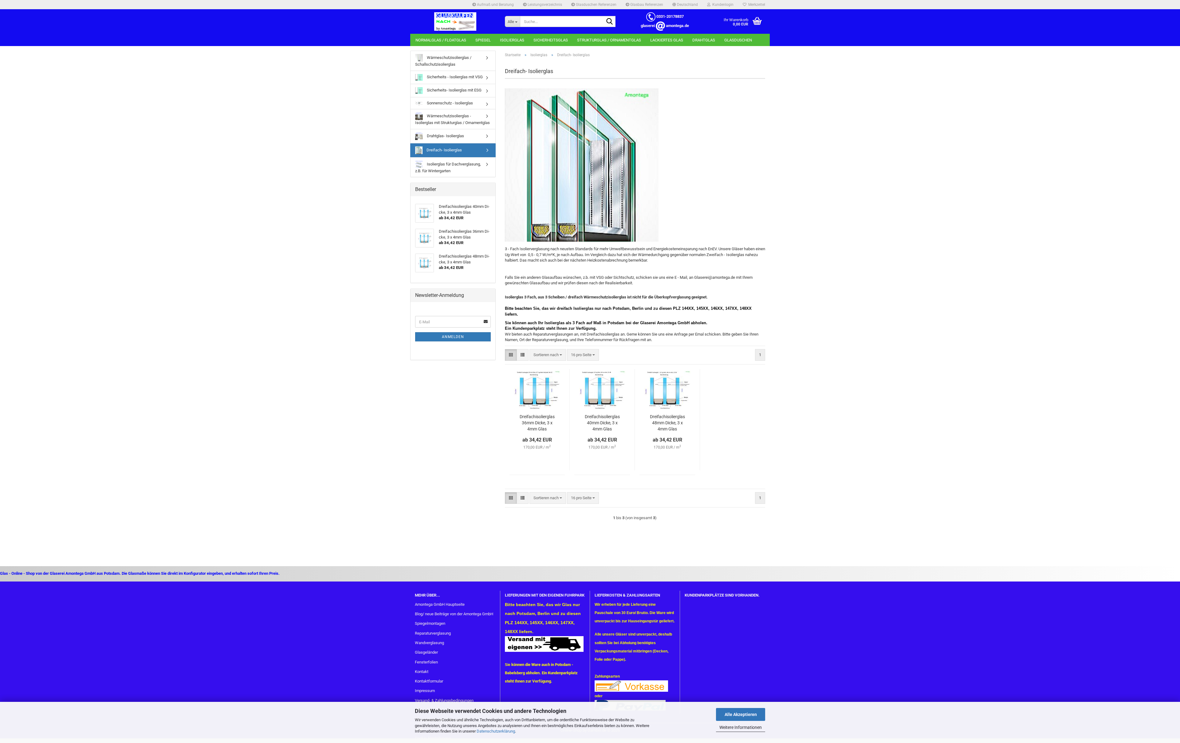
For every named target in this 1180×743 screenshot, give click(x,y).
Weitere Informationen (740, 727)
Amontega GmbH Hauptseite (440, 604)
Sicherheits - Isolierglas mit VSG (454, 77)
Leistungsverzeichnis (544, 4)
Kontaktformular (429, 681)
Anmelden (453, 337)
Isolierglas (512, 40)
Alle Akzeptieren (741, 714)
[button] (685, 4)
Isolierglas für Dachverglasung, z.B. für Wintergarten (448, 167)
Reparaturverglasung (433, 633)
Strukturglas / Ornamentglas (609, 40)
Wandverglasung (429, 642)
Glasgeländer (426, 652)
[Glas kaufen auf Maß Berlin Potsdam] (455, 21)
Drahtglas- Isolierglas (445, 136)
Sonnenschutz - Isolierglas (449, 103)
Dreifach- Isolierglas (444, 150)
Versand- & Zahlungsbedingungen (444, 700)
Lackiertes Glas (666, 40)
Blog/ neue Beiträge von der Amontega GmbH (454, 614)
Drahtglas (703, 40)
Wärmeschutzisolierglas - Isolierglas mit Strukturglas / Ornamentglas (452, 119)
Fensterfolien (426, 662)
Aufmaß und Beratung (495, 4)
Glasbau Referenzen (646, 4)
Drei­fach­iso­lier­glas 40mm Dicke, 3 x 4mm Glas (602, 422)
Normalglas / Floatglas (440, 40)
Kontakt (421, 671)
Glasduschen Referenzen (595, 4)
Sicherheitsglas (550, 40)
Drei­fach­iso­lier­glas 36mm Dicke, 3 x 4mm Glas (537, 422)
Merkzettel (755, 4)
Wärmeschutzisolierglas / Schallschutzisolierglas (443, 61)
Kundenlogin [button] (722, 4)
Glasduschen (738, 40)
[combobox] (547, 355)
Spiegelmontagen (430, 623)
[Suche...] (610, 21)
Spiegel (483, 40)
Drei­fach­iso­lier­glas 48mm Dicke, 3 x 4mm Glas (667, 422)
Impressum (425, 690)
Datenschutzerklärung (496, 731)
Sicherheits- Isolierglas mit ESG (454, 90)
